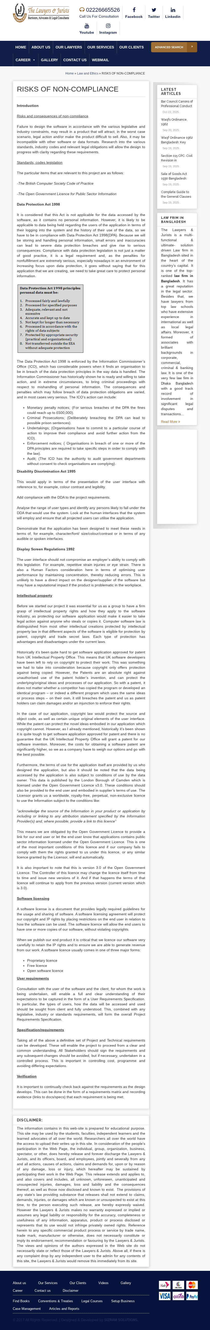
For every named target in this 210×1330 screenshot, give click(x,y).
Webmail (100, 60)
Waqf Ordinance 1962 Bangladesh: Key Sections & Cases (177, 142)
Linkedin (173, 17)
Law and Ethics (87, 73)
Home (20, 47)
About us (41, 47)
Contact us (75, 60)
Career (23, 60)
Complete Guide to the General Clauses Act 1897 (176, 196)
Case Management (27, 1309)
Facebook (134, 17)
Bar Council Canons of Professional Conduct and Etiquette (177, 106)
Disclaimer (70, 1291)
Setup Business (123, 1301)
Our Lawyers (69, 47)
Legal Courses (92, 1301)
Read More (169, 422)
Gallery (49, 60)
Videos (103, 1283)
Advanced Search (169, 47)
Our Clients (131, 47)
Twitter (154, 17)
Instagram (108, 32)
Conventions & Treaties (55, 1301)
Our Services (100, 47)
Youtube (86, 32)
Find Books (21, 1301)
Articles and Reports (64, 1309)
